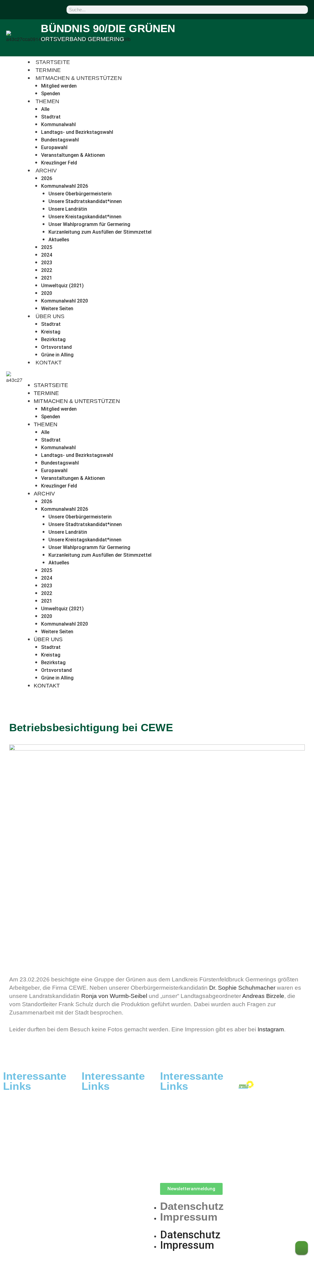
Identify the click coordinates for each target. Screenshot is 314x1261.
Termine (48, 70)
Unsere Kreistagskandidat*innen (84, 217)
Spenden (50, 93)
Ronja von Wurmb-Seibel (114, 996)
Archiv (46, 171)
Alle (45, 109)
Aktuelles (58, 240)
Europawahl (54, 147)
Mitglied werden (59, 86)
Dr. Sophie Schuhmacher (242, 987)
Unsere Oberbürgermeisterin (80, 194)
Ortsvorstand (56, 347)
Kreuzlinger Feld (59, 163)
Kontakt (49, 362)
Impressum (188, 1217)
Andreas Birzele (263, 996)
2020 (46, 293)
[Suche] (302, 10)
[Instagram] (25, 9)
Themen (47, 101)
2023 (46, 262)
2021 (46, 278)
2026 (46, 178)
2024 (46, 255)
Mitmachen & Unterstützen (79, 78)
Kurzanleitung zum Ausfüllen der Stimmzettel (99, 232)
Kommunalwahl (58, 124)
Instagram (271, 1029)
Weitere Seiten (57, 308)
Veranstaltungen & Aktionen (73, 155)
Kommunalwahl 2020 (64, 301)
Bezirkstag (53, 339)
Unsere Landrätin (67, 209)
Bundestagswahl (60, 140)
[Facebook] (10, 9)
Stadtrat (51, 117)
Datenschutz (192, 1206)
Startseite (53, 62)
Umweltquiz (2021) (62, 285)
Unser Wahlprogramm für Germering (89, 224)
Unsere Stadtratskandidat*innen (85, 201)
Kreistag (50, 332)
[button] (171, 377)
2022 (46, 270)
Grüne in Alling (57, 355)
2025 (46, 247)
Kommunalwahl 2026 (64, 186)
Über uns (50, 316)
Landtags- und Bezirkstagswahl (77, 132)
